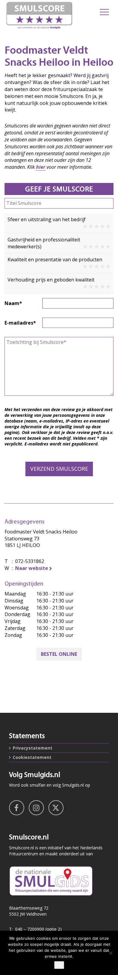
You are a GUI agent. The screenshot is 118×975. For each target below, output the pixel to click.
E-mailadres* (20, 322)
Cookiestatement (32, 757)
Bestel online (59, 654)
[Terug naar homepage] (39, 15)
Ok (59, 965)
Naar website (31, 568)
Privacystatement (32, 748)
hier (40, 167)
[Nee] (110, 953)
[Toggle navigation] (104, 12)
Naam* (13, 303)
